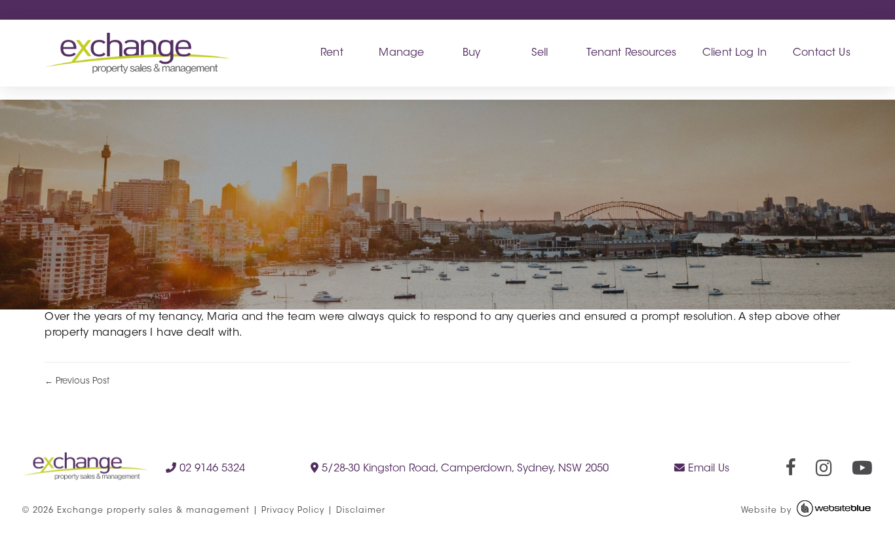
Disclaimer (360, 511)
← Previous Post (77, 381)
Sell (539, 53)
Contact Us (821, 53)
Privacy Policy (292, 511)
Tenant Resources (631, 53)
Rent (331, 53)
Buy (471, 53)
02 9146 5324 (210, 469)
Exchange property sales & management (153, 511)
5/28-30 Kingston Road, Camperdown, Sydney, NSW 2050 (463, 469)
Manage (401, 53)
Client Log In (734, 53)
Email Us (707, 469)
